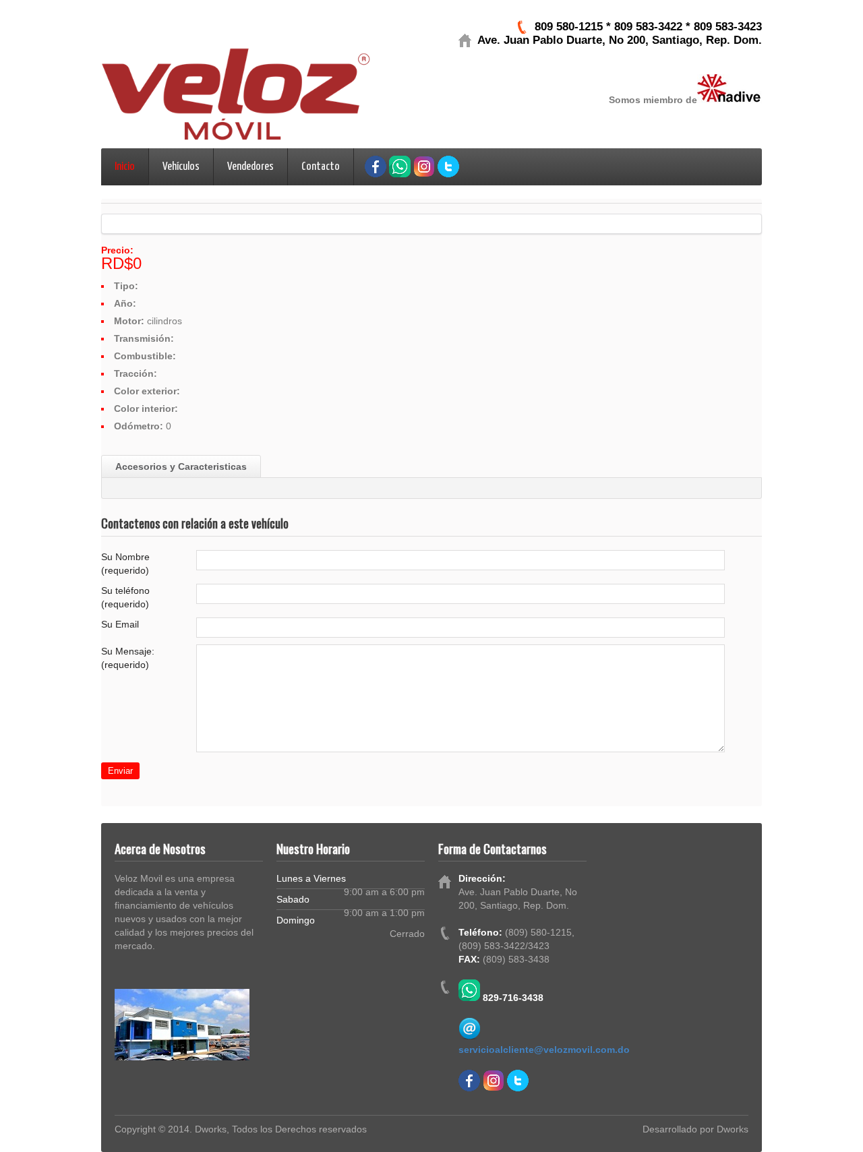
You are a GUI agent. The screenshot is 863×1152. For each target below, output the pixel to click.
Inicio (125, 167)
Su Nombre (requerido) (125, 563)
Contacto (320, 167)
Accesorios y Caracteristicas (181, 466)
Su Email (120, 624)
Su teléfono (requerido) (125, 597)
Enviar (120, 771)
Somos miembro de (653, 99)
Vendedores (250, 167)
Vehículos (181, 167)
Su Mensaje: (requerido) (127, 658)
